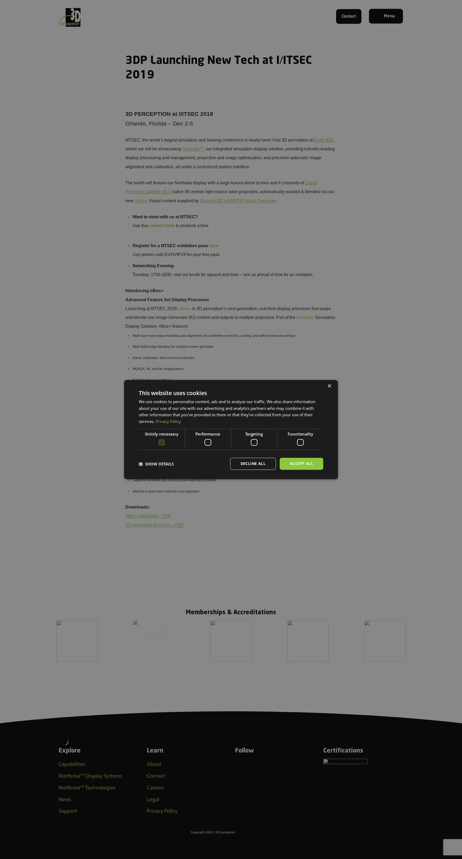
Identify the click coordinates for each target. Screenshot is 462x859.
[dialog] (231, 429)
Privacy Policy (168, 421)
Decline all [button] (253, 463)
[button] (156, 464)
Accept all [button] (301, 463)
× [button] (329, 386)
